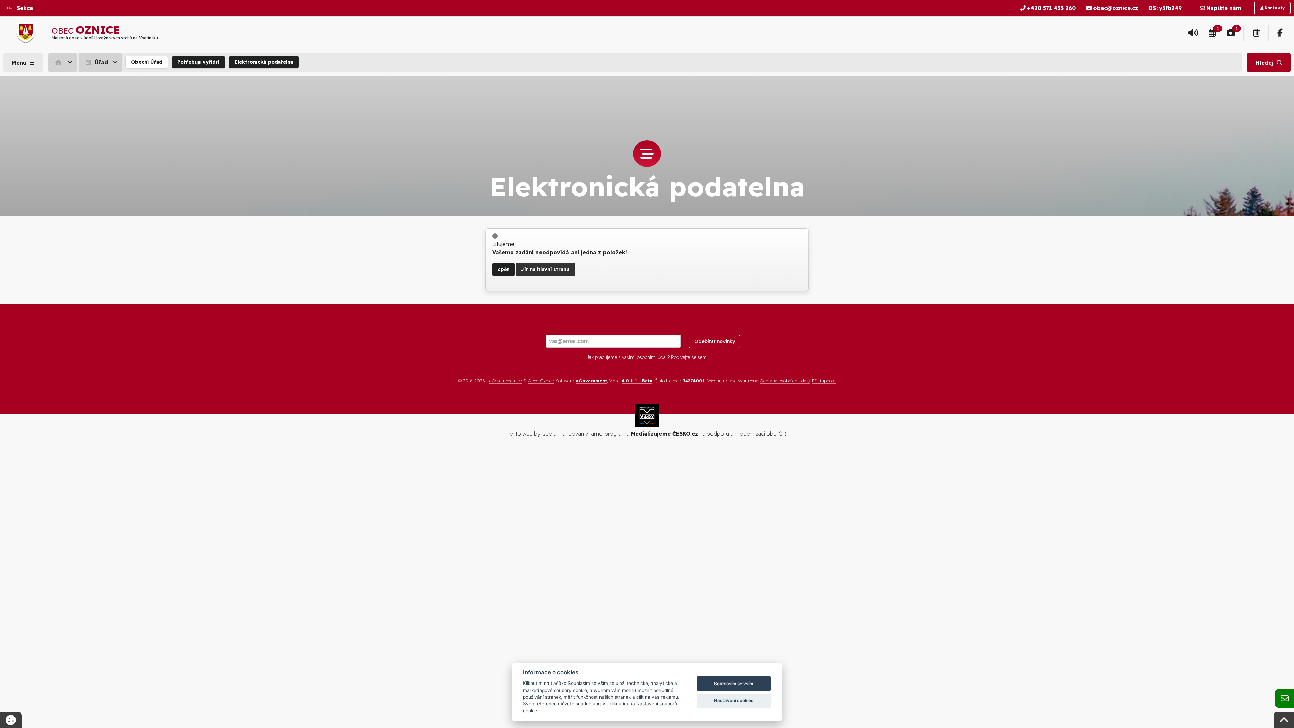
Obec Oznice (541, 380)
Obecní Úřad (146, 62)
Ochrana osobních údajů (785, 380)
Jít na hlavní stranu (545, 269)
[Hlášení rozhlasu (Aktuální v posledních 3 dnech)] (1192, 32)
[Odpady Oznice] (1256, 32)
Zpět (503, 269)
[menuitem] (63, 62)
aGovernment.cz (505, 380)
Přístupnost (824, 380)
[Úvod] (62, 62)
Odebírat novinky (714, 341)
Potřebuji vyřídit (198, 62)
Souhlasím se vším (733, 683)
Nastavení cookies (733, 700)
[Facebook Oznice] (1280, 32)
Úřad (100, 62)
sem (702, 357)
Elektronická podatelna (264, 62)
